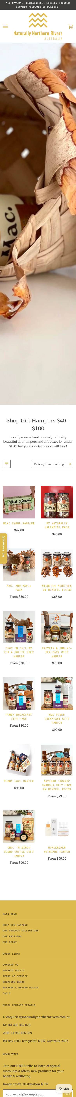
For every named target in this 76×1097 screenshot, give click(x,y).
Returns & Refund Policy (21, 987)
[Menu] (5, 26)
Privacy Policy (14, 970)
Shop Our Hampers (15, 925)
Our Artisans (12, 936)
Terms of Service (15, 976)
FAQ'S (7, 993)
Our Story (10, 942)
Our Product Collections (21, 930)
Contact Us (11, 964)
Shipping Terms (14, 982)
